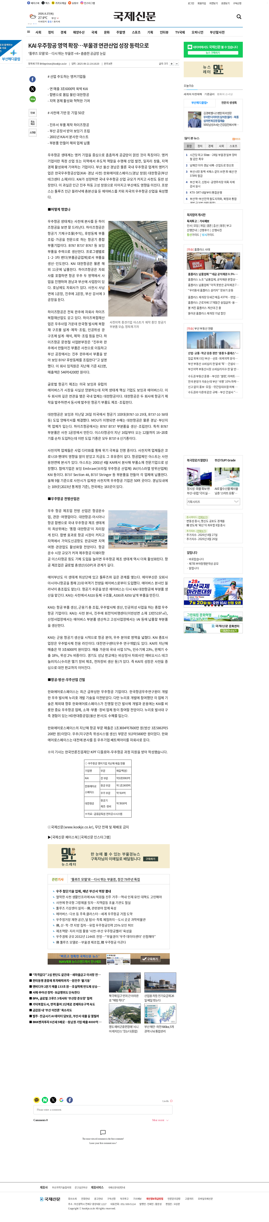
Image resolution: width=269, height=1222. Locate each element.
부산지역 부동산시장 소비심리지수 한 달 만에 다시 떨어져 (220, 369)
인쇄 (32, 113)
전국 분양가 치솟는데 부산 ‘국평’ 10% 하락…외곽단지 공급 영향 (224, 381)
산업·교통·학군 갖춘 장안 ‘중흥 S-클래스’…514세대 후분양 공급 (225, 353)
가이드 (193, 235)
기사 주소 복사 (32, 123)
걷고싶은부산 (81, 1187)
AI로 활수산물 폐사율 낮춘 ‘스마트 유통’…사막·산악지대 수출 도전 (226, 495)
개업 (202, 225)
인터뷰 (164, 32)
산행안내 (192, 230)
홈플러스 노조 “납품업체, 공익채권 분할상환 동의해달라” (220, 279)
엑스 (47, 3)
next (240, 591)
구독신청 (237, 3)
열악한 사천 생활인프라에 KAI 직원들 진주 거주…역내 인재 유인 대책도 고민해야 (109, 896)
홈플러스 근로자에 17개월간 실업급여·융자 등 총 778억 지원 (222, 302)
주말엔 (120, 32)
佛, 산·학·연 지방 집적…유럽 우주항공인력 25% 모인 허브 (95, 925)
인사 (189, 225)
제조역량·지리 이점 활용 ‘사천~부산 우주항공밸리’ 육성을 (94, 931)
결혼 (209, 225)
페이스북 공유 (32, 79)
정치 (51, 32)
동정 (222, 225)
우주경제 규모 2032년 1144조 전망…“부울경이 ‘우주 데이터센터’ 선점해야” (106, 936)
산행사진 (217, 230)
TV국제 (180, 32)
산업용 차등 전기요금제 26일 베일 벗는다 (159, 998)
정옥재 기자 (33, 63)
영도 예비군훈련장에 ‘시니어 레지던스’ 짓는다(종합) (123, 1029)
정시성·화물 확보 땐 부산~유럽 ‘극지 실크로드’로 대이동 (198, 492)
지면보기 (213, 3)
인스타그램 (89, 3)
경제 (63, 32)
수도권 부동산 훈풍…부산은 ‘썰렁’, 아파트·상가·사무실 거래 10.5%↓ (228, 376)
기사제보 (137, 1198)
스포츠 (136, 32)
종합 (189, 146)
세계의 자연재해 (193, 94)
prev (186, 591)
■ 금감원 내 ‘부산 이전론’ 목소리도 (50, 1010)
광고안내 (98, 1198)
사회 (38, 32)
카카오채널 (60, 3)
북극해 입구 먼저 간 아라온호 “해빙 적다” (124, 998)
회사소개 (72, 1198)
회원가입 (202, 3)
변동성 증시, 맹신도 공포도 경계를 (205, 521)
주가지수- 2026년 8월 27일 (201, 535)
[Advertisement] (138, 357)
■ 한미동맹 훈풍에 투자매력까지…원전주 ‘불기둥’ (60, 980)
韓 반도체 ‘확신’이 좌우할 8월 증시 (205, 525)
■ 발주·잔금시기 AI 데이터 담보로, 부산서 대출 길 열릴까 (64, 1016)
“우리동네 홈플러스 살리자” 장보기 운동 (210, 290)
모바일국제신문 (205, 1198)
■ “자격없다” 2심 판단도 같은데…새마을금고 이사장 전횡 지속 (68, 974)
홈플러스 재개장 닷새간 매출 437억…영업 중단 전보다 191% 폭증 (225, 297)
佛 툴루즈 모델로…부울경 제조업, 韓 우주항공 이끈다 (91, 942)
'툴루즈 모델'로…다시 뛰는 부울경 (93, 879)
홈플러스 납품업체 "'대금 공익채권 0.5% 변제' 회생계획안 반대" (224, 274)
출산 (215, 225)
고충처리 (189, 1198)
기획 (150, 32)
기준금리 (209, 94)
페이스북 (35, 3)
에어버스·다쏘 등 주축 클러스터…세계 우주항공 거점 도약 (94, 913)
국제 (94, 32)
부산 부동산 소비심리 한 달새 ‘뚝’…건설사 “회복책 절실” (220, 364)
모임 (196, 225)
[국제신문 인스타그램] (95, 837)
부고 (228, 225)
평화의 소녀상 (225, 94)
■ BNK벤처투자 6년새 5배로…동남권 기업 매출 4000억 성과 (66, 1022)
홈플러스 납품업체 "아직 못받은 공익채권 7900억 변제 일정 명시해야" (227, 285)
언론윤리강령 (174, 1198)
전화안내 (85, 1198)
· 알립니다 (193, 568)
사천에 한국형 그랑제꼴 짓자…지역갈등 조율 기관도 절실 (93, 902)
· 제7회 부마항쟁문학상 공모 (202, 563)
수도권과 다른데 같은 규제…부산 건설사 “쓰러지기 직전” (220, 392)
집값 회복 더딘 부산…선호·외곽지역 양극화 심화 (215, 358)
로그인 (191, 3)
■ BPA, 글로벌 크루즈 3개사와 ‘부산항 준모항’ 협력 (60, 998)
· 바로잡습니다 (195, 559)
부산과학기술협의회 (61, 1187)
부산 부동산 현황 (200, 328)
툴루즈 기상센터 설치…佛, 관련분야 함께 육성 (86, 908)
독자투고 (124, 1198)
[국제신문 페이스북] (65, 837)
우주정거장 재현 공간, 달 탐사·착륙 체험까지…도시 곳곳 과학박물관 (101, 919)
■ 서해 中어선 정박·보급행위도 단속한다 (54, 992)
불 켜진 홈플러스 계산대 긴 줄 (204, 308)
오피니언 (197, 32)
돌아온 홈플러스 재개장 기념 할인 (206, 313)
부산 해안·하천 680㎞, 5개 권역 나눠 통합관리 (159, 1029)
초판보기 (225, 3)
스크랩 (32, 133)
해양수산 (79, 32)
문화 (107, 32)
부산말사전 (217, 32)
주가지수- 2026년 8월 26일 (201, 539)
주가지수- (196, 531)
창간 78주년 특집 (129, 879)
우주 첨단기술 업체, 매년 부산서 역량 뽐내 (83, 891)
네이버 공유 (32, 99)
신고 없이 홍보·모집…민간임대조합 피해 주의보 (215, 387)
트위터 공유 (32, 89)
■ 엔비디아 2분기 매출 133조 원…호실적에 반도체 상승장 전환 (67, 986)
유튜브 (75, 3)
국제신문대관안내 (116, 1187)
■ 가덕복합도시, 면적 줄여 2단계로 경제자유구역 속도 (62, 1004)
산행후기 (204, 230)
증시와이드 (197, 517)
